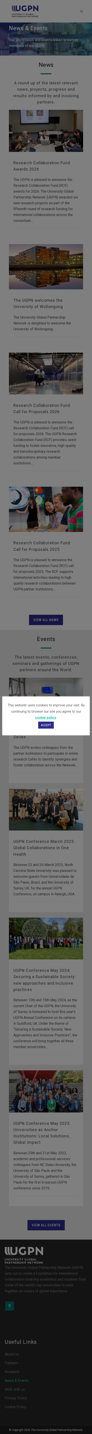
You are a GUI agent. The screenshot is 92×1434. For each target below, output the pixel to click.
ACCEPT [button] (46, 725)
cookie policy (45, 718)
